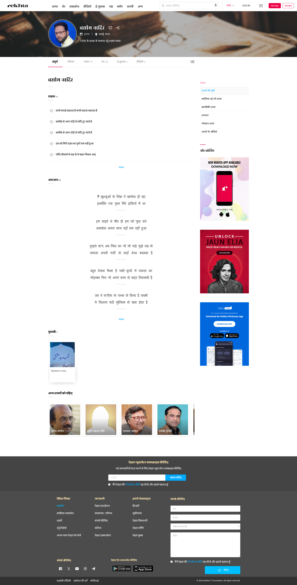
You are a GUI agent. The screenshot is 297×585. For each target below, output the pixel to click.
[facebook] (60, 568)
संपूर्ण (55, 62)
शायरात (205, 115)
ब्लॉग (120, 6)
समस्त (121, 167)
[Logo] (17, 6)
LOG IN (246, 5)
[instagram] (85, 568)
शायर (55, 6)
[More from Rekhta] (261, 5)
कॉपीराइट (94, 580)
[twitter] (69, 568)
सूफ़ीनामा (137, 513)
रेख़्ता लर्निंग (138, 527)
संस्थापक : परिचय (103, 513)
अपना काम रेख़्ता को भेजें (69, 535)
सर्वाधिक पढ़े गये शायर (212, 99)
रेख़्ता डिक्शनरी (140, 520)
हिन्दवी (136, 505)
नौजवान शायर (208, 123)
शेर (105, 62)
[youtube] (77, 568)
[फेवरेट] (110, 28)
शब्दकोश (74, 6)
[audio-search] (216, 5)
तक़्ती (59, 520)
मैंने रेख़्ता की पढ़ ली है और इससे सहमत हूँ (140, 484)
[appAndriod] (121, 568)
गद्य (111, 6)
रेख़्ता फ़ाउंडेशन (102, 505)
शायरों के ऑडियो (209, 132)
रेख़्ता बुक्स (138, 535)
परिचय (70, 62)
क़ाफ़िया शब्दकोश (65, 513)
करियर (98, 527)
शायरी (130, 6)
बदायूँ (101, 34)
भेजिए (226, 570)
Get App (275, 5)
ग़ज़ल (88, 62)
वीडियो (140, 62)
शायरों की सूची (208, 90)
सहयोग (60, 505)
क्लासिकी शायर (209, 107)
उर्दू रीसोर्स (62, 527)
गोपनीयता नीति (132, 484)
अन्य (140, 6)
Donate (288, 5)
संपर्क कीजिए (101, 520)
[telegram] (93, 568)
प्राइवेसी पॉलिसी (64, 580)
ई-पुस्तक (122, 62)
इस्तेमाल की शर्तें (80, 580)
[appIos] (143, 568)
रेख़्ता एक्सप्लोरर (103, 535)
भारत (107, 34)
